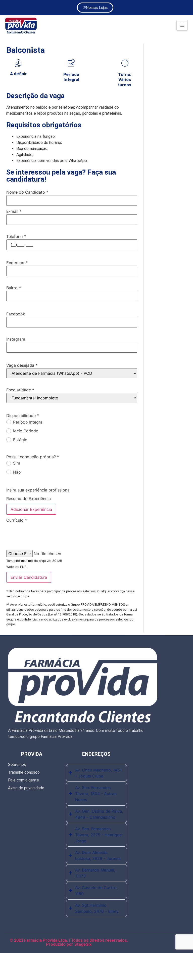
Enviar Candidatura (29, 577)
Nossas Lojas (97, 7)
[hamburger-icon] (182, 25)
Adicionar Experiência (31, 509)
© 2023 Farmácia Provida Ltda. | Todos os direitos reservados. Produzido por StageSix (69, 942)
